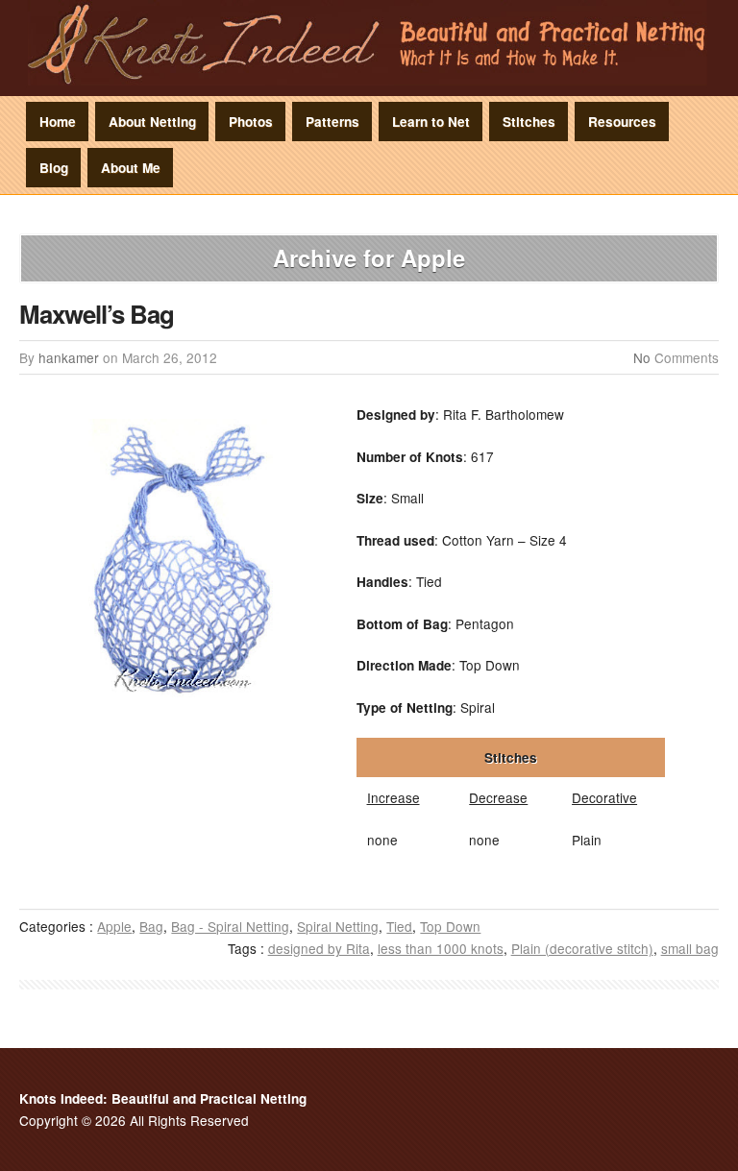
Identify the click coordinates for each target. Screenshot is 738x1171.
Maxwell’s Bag (96, 313)
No (642, 357)
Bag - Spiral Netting (230, 926)
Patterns (332, 121)
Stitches (529, 121)
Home (57, 121)
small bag (690, 948)
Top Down (450, 926)
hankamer (68, 357)
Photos (251, 121)
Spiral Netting (338, 926)
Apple (114, 926)
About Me (130, 168)
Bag (151, 926)
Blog (53, 168)
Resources (622, 121)
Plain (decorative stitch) (582, 948)
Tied (399, 926)
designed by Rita (319, 948)
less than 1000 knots (441, 948)
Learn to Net (431, 121)
